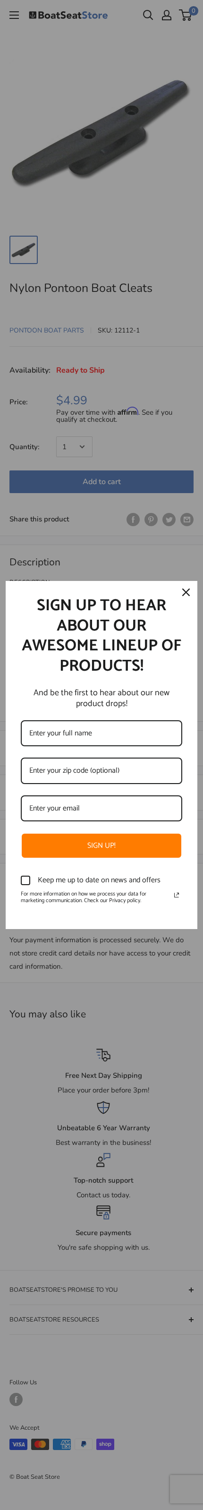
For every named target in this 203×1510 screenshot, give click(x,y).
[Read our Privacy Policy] (176, 895)
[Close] (186, 592)
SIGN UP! (101, 845)
